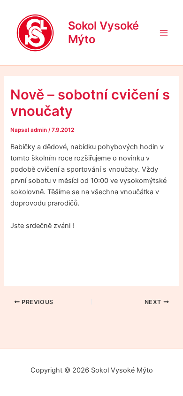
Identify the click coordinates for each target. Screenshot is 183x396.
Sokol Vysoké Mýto (103, 32)
